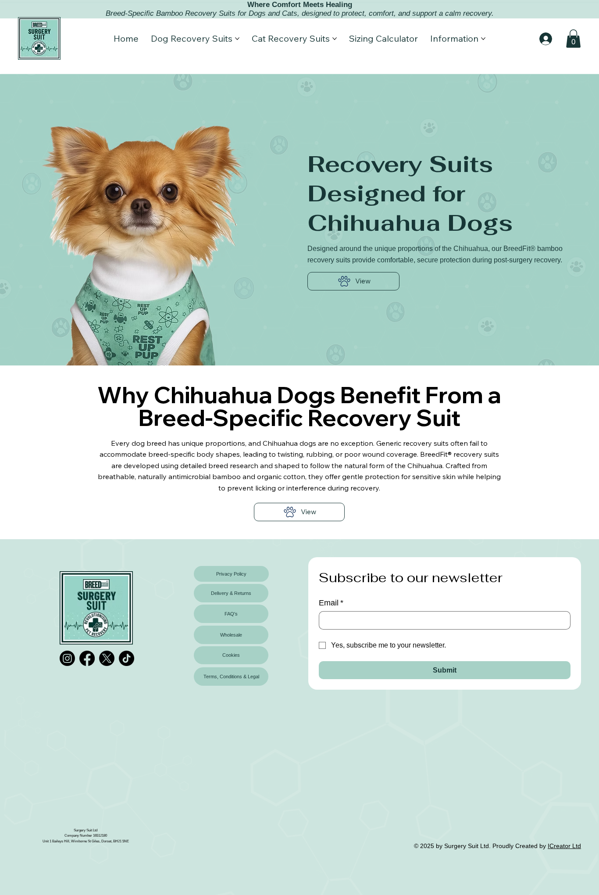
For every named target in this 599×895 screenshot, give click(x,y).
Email (331, 602)
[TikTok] (126, 658)
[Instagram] (67, 658)
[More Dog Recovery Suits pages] (237, 38)
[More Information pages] (483, 38)
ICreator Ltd (564, 845)
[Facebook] (87, 658)
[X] (106, 658)
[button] (573, 38)
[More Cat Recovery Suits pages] (334, 38)
